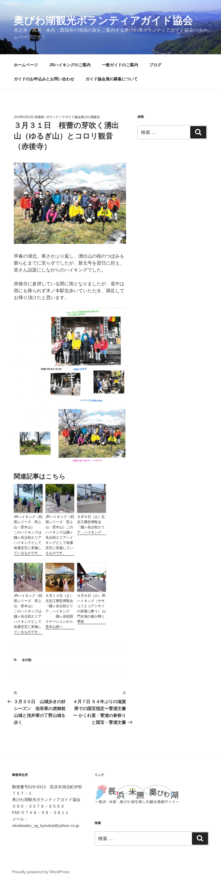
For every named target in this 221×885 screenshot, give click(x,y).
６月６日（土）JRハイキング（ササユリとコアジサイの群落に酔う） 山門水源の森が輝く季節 (91, 609)
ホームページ (26, 64)
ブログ (155, 64)
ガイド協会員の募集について (111, 79)
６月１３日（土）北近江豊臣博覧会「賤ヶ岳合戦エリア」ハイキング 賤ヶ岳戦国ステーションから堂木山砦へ (59, 611)
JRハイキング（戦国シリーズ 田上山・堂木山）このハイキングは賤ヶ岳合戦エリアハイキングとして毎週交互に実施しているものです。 (59, 535)
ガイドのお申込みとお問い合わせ (44, 79)
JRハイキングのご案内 (70, 64)
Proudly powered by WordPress (41, 871)
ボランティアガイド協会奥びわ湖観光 (73, 117)
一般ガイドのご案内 (120, 64)
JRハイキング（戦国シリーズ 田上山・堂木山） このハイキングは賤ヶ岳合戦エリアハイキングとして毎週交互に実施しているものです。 (28, 535)
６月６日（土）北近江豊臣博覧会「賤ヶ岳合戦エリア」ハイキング (91, 524)
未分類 (26, 660)
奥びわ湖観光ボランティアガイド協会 (103, 20)
